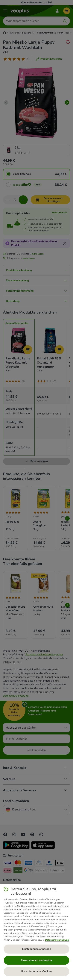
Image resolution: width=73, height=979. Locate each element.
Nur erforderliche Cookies (36, 971)
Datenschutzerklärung (57, 939)
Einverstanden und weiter (36, 960)
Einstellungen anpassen (36, 949)
